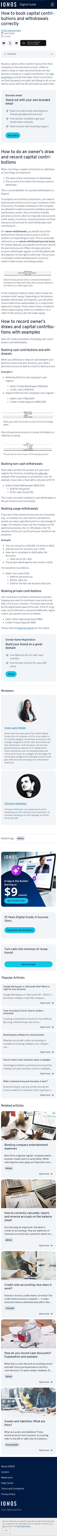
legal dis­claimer (26, 628)
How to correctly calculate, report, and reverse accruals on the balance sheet (28, 1217)
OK (6, 1530)
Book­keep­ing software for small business (23, 1035)
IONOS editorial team (11, 30)
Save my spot (28, 964)
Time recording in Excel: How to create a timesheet (23, 1012)
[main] (28, 454)
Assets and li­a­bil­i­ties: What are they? (24, 1423)
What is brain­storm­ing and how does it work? (25, 1081)
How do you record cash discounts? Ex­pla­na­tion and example (27, 1355)
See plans (13, 135)
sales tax (42, 473)
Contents (11, 54)
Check (11, 674)
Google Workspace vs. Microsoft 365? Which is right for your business (26, 988)
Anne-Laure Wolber (15, 728)
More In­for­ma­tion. (24, 1526)
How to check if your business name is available (26, 1060)
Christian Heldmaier (15, 804)
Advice (20, 838)
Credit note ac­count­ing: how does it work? (27, 1287)
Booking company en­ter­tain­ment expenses (26, 1147)
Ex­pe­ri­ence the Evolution (20, 930)
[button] (28, 879)
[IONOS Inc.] (28, 1503)
